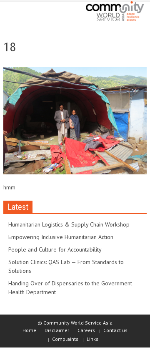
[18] (75, 122)
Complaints (65, 339)
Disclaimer (57, 330)
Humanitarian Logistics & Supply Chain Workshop (69, 224)
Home (29, 330)
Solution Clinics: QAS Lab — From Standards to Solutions (66, 266)
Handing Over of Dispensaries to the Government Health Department (70, 287)
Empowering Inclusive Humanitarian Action (60, 237)
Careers (86, 330)
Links (92, 339)
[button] (31, 13)
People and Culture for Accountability (55, 249)
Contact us (115, 330)
